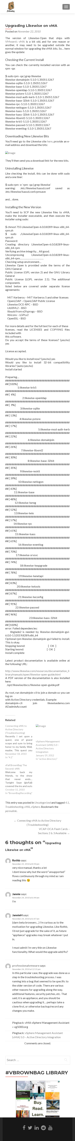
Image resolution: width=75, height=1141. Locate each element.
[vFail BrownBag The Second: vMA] (20, 779)
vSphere (35, 806)
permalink (11, 811)
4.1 (67, 802)
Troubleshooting (14, 806)
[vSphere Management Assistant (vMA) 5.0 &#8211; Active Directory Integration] (49, 732)
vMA (27, 806)
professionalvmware (25, 965)
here (49, 141)
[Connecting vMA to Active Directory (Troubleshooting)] (20, 741)
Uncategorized (43, 802)
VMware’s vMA (15, 41)
